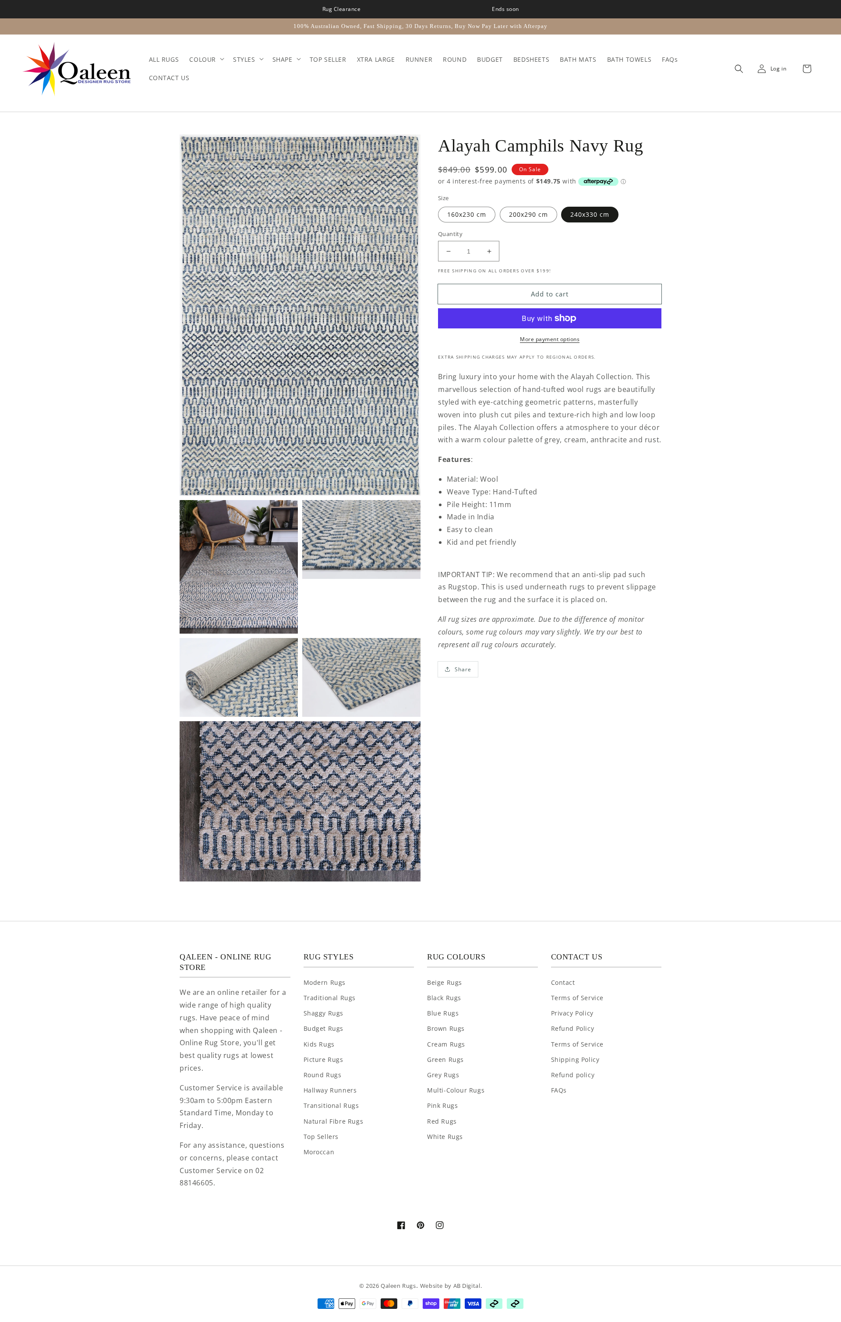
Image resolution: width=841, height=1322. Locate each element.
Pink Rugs (442, 1105)
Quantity (450, 234)
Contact (563, 982)
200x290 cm (528, 214)
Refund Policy (572, 1028)
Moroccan (319, 1152)
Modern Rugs (325, 982)
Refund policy (573, 1075)
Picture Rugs (323, 1059)
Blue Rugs (443, 1013)
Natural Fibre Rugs (334, 1121)
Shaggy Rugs (324, 1013)
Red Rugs (442, 1121)
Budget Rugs (324, 1028)
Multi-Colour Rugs (455, 1090)
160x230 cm (466, 214)
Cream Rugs (446, 1044)
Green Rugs (445, 1059)
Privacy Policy (572, 1013)
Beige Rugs (444, 982)
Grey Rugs (443, 1075)
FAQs (559, 1090)
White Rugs (445, 1136)
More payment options (550, 339)
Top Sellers (321, 1136)
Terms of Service (577, 998)
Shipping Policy (575, 1059)
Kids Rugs (319, 1044)
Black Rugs (444, 998)
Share (463, 669)
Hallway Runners (330, 1090)
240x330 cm (589, 214)
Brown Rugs (446, 1028)
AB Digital (467, 1286)
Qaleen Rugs (398, 1286)
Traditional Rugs (330, 998)
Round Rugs (323, 1075)
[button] (736, 68)
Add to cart (550, 293)
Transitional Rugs (331, 1105)
